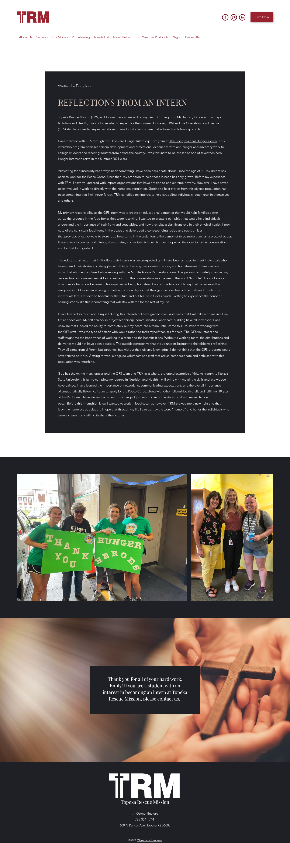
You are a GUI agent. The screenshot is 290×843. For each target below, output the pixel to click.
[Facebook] (225, 17)
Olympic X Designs (149, 840)
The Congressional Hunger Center (193, 141)
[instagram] (234, 17)
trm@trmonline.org (144, 813)
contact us (168, 698)
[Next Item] (265, 537)
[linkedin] (242, 17)
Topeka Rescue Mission (145, 802)
